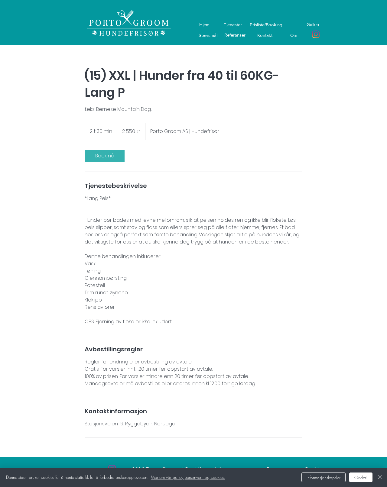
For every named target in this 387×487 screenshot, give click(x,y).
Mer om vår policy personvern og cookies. (188, 477)
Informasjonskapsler (323, 477)
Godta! (360, 477)
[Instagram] (316, 34)
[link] (105, 156)
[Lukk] (379, 477)
